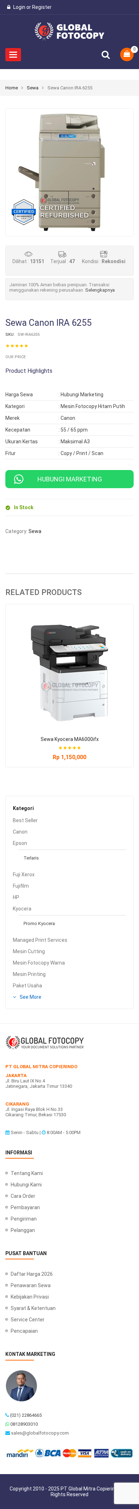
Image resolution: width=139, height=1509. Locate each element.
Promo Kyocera (39, 923)
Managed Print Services (40, 940)
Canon (20, 832)
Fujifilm (21, 886)
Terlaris (31, 858)
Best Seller (25, 820)
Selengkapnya (100, 290)
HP (16, 897)
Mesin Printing (29, 974)
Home (11, 87)
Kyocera (22, 909)
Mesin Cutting (29, 951)
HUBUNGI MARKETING (69, 479)
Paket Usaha (27, 985)
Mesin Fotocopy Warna (39, 963)
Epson (20, 843)
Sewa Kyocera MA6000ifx (70, 739)
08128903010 (24, 1424)
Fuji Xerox (24, 874)
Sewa (32, 87)
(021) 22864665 (26, 1415)
